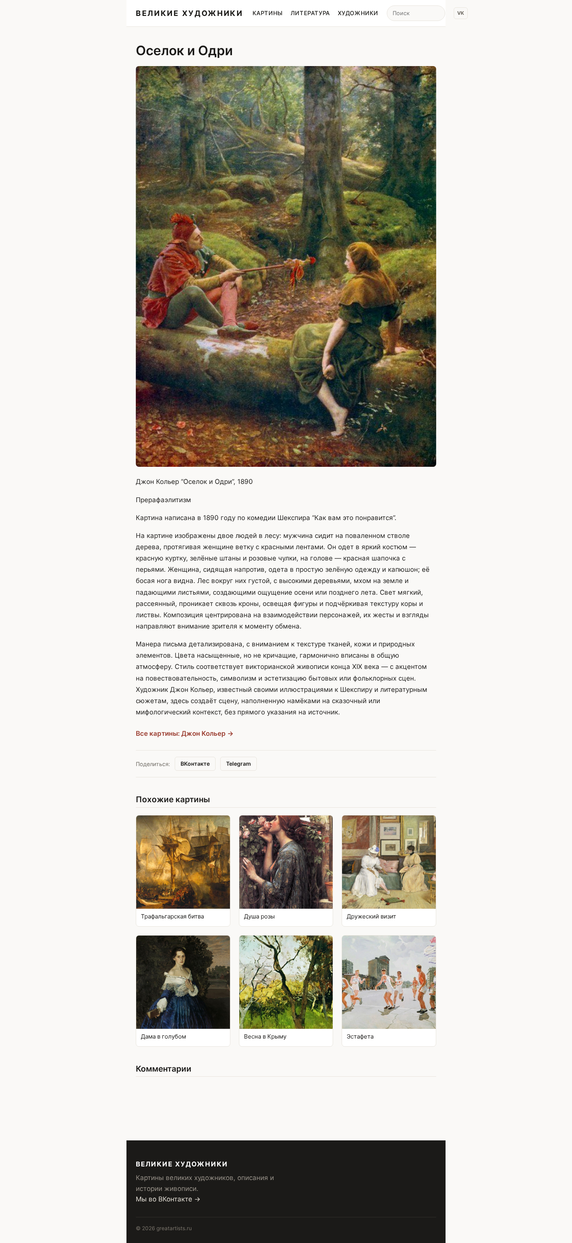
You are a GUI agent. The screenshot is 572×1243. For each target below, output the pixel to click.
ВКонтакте (195, 763)
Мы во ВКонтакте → (168, 1199)
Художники (358, 13)
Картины (268, 13)
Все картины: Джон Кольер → (184, 733)
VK (460, 13)
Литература (310, 13)
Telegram (238, 763)
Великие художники (189, 13)
